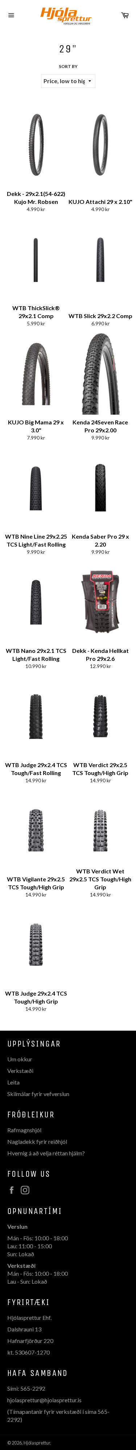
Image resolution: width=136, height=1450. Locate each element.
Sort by (68, 66)
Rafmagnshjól (24, 1129)
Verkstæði (20, 1070)
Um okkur (19, 1059)
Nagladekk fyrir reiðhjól (37, 1141)
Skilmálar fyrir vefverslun (38, 1093)
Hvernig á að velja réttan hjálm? (46, 1153)
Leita (13, 1082)
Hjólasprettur (37, 1443)
